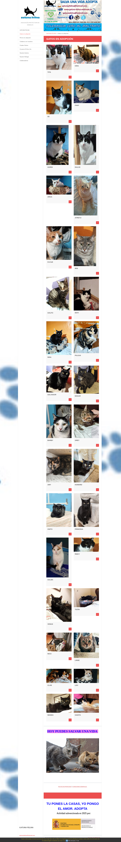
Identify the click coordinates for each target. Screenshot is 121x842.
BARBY (50, 440)
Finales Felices (24, 45)
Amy (49, 485)
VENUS (50, 624)
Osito (49, 529)
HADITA (78, 715)
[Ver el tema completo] (59, 69)
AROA (49, 197)
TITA (49, 72)
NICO (49, 654)
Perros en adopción (25, 37)
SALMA (50, 580)
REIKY (77, 554)
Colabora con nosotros (26, 41)
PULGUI (78, 355)
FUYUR (50, 262)
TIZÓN (77, 609)
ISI (48, 116)
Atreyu (78, 218)
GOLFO (50, 313)
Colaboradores (24, 60)
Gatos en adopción (25, 34)
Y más (77, 840)
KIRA (77, 66)
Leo (76, 685)
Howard (78, 485)
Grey (77, 440)
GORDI (50, 167)
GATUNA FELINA (24, 30)
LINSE (77, 660)
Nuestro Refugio (24, 56)
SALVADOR (51, 395)
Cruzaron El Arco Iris (25, 49)
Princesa (79, 529)
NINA (49, 357)
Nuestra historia (24, 53)
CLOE (49, 685)
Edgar (78, 396)
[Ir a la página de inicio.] (30, 11)
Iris (76, 268)
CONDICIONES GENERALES (79, 786)
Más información (71, 840)
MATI (77, 313)
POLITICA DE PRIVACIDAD (64, 786)
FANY (77, 105)
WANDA (50, 715)
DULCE (77, 167)
